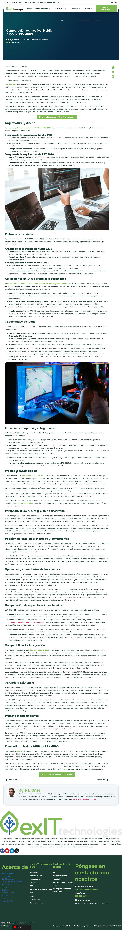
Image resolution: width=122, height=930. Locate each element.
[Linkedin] (12, 850)
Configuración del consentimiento (107, 926)
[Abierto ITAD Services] (66, 9)
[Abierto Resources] (91, 9)
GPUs (19, 751)
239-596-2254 (81, 896)
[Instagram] (16, 850)
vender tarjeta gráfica (24, 503)
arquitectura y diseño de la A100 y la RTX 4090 (31, 128)
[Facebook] (112, 2)
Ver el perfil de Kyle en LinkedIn (85, 799)
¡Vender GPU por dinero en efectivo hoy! (57, 774)
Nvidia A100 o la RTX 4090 (38, 650)
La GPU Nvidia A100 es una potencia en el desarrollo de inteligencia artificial (37, 284)
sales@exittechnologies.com (86, 889)
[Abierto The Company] (79, 9)
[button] (113, 67)
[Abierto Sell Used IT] (50, 9)
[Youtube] (115, 2)
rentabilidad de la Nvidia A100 (33, 476)
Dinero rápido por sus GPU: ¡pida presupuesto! (57, 117)
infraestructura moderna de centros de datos (26, 622)
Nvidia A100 (11, 84)
